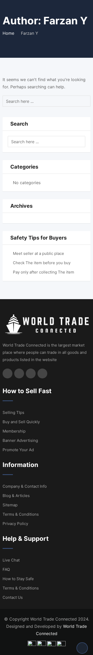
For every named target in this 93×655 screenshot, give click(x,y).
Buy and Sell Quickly (21, 421)
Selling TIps (13, 412)
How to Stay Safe (18, 578)
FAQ (6, 569)
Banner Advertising (20, 440)
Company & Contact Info (25, 486)
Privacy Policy (15, 523)
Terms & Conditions (21, 514)
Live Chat (11, 560)
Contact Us (13, 597)
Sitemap (10, 504)
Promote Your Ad (18, 449)
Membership (14, 431)
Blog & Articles (16, 495)
